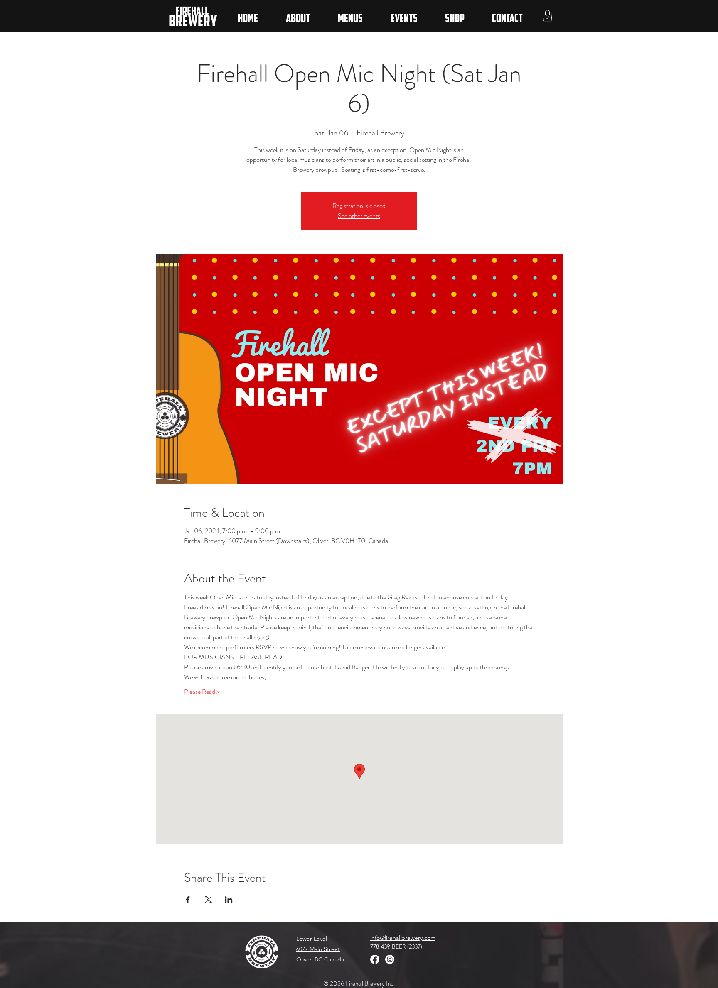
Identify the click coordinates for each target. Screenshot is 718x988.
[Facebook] (374, 959)
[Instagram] (389, 959)
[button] (547, 15)
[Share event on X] (208, 899)
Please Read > (201, 691)
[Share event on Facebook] (188, 899)
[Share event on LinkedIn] (229, 899)
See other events (359, 215)
